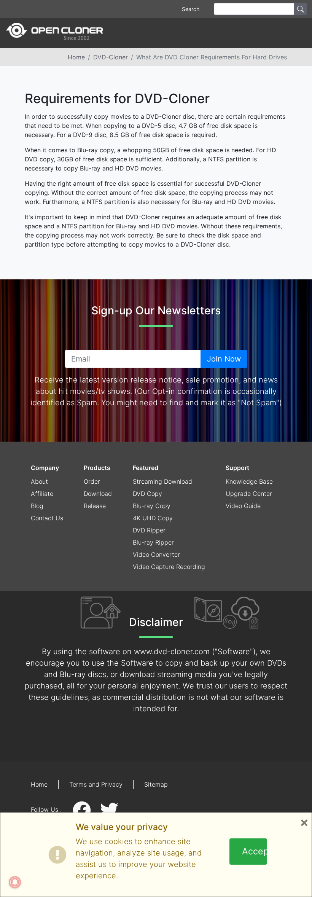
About (39, 481)
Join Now (224, 358)
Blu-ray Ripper (153, 542)
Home (76, 57)
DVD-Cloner (110, 57)
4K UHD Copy (153, 518)
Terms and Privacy (96, 784)
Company (45, 468)
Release (95, 506)
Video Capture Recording (169, 566)
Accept (254, 851)
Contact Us (47, 518)
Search (190, 9)
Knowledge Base (249, 481)
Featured (145, 468)
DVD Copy (147, 493)
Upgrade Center (249, 493)
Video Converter (156, 554)
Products (97, 468)
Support (237, 468)
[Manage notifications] (15, 882)
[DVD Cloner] (54, 33)
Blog (37, 506)
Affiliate (42, 493)
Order (92, 481)
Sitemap (156, 784)
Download (98, 493)
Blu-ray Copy (151, 506)
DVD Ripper (149, 530)
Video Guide (243, 506)
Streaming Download (162, 481)
